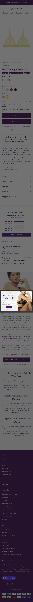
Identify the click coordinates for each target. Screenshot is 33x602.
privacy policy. (13, 310)
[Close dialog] (31, 292)
